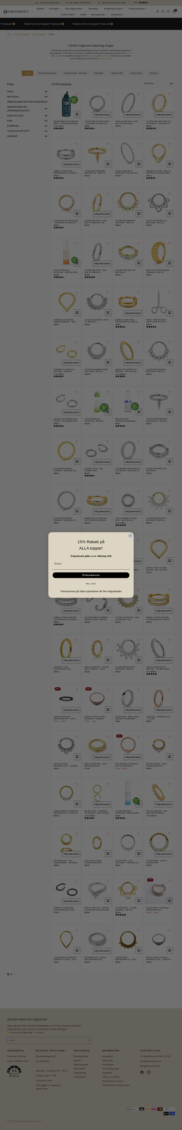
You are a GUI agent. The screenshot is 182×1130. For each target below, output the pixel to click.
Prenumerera (91, 575)
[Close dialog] (130, 535)
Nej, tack (91, 584)
